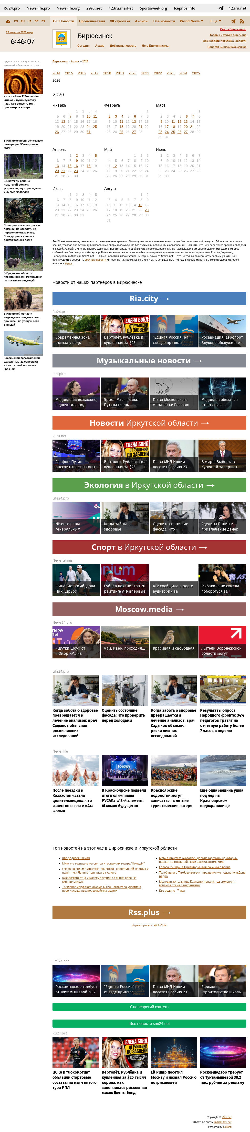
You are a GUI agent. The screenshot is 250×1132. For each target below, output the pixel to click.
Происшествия (92, 21)
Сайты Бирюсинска (233, 29)
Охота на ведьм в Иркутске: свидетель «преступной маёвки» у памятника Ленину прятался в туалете (105, 870)
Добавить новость (123, 45)
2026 (85, 61)
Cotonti (227, 1126)
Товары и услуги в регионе (228, 34)
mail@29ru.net (222, 1122)
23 (160, 132)
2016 (82, 73)
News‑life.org (68, 8)
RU (23, 21)
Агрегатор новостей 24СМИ (149, 925)
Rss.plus (59, 373)
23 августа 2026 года (19, 32)
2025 (196, 73)
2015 (69, 73)
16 (76, 166)
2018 (107, 73)
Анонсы (141, 21)
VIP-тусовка (120, 21)
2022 (158, 73)
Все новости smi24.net (149, 1023)
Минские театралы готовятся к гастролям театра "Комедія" (103, 863)
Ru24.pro (12, 8)
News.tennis (62, 560)
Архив (99, 45)
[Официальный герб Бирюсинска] (61, 38)
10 (89, 116)
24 (89, 127)
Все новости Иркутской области (224, 40)
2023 (171, 73)
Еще (214, 21)
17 (167, 127)
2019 (120, 73)
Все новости (164, 21)
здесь (68, 263)
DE (36, 21)
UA (29, 21)
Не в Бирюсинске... (155, 45)
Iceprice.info (184, 8)
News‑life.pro (38, 8)
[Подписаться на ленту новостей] (242, 21)
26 (57, 132)
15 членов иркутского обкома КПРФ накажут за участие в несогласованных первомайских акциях (101, 888)
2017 (94, 73)
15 (70, 166)
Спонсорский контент (149, 1007)
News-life (60, 751)
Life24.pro (60, 498)
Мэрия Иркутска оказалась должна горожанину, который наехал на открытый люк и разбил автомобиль (198, 860)
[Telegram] (233, 21)
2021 (145, 73)
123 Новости (63, 21)
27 (134, 132)
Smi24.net (60, 961)
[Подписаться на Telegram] (221, 8)
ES (43, 21)
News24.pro (62, 622)
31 (89, 132)
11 (95, 116)
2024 (183, 73)
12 (179, 121)
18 (121, 127)
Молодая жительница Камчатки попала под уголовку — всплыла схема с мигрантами (197, 883)
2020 (132, 73)
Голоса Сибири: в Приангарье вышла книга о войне (194, 867)
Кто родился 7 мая (172, 890)
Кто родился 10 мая (76, 858)
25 (95, 127)
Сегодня (83, 45)
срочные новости (95, 259)
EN (16, 21)
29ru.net (94, 8)
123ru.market (121, 8)
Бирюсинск (60, 61)
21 (140, 127)
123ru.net (237, 8)
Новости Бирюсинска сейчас (227, 46)
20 (186, 127)
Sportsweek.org (153, 8)
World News (190, 21)
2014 (56, 73)
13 (63, 121)
